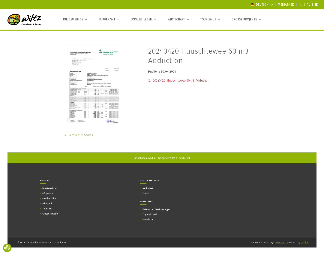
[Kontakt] (300, 4)
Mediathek (184, 158)
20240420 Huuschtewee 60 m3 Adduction (198, 56)
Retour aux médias (80, 135)
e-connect (280, 242)
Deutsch (262, 4)
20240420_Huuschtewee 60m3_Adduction (180, 80)
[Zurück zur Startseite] (24, 19)
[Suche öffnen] (308, 4)
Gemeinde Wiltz (166, 158)
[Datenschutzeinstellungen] (7, 248)
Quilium (305, 242)
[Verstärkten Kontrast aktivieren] (316, 4)
